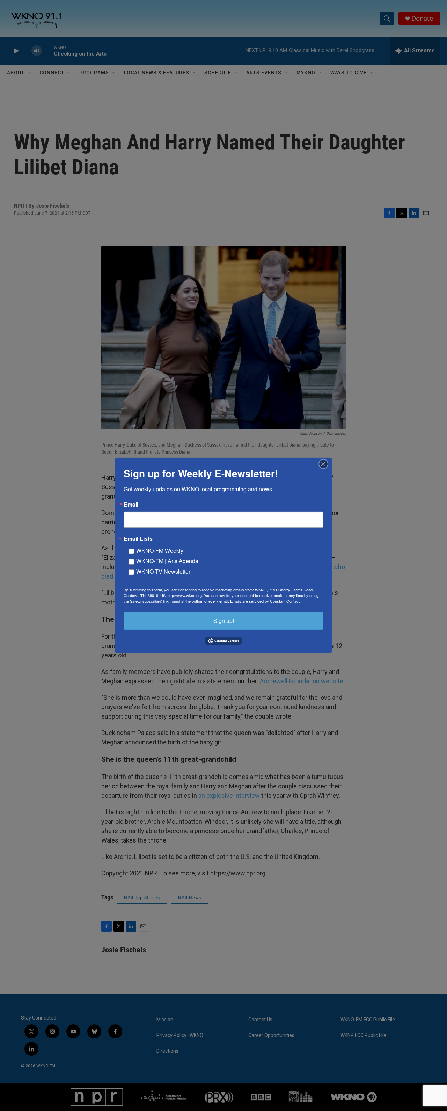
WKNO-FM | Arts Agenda (167, 561)
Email (131, 504)
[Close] (325, 464)
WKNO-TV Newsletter (163, 571)
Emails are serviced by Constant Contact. (265, 601)
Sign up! (223, 621)
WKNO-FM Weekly (159, 550)
